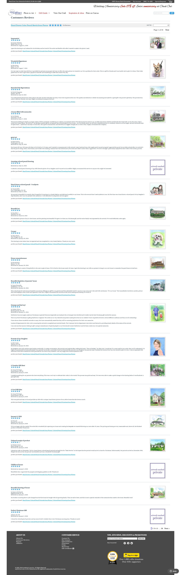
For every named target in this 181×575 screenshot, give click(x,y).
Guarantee (65, 543)
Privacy (18, 541)
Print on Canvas (92, 13)
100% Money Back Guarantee (121, 1)
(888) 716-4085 (148, 1)
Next (167, 30)
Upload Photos (67, 541)
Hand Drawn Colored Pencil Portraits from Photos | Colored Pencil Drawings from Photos (49, 51)
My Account (137, 1)
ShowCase (65, 546)
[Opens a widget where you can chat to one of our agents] (173, 571)
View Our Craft (60, 13)
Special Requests (160, 1)
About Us (19, 538)
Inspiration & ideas (76, 13)
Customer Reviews (23, 540)
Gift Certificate (67, 548)
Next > (167, 528)
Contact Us (65, 538)
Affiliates (19, 543)
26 (162, 528)
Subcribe (141, 539)
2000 (39, 1)
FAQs (64, 545)
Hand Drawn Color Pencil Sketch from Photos (29, 25)
